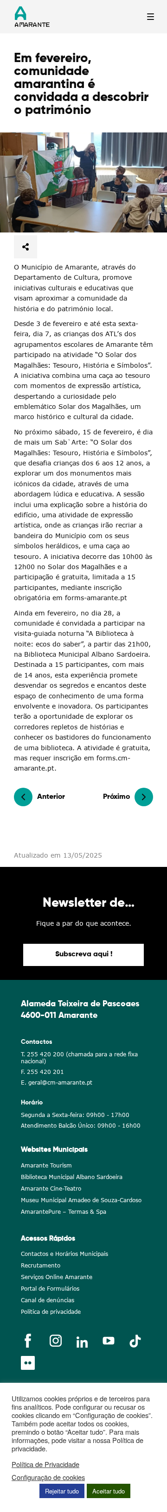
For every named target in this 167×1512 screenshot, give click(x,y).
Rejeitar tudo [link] (62, 1491)
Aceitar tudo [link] (108, 1491)
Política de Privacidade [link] (45, 1464)
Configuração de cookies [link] (48, 1477)
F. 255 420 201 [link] (42, 1071)
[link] (83, 182)
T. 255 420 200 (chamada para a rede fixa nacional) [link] (79, 1058)
